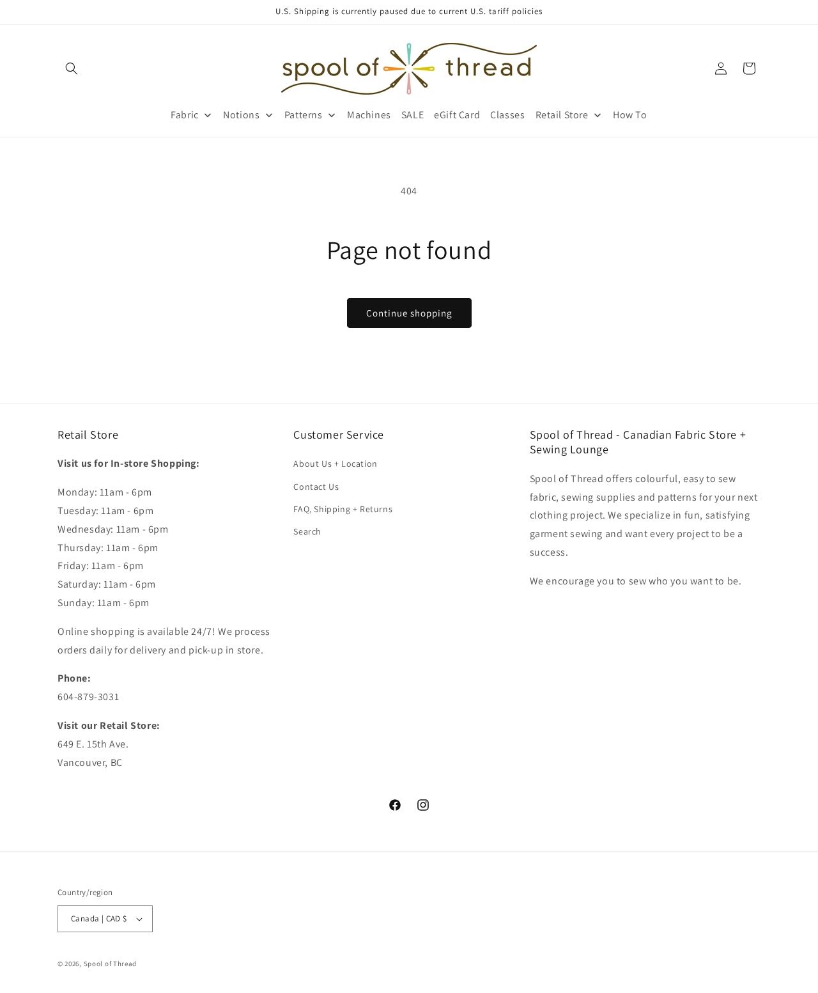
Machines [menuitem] (369, 114)
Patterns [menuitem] (303, 114)
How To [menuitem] (630, 114)
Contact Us (316, 486)
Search (307, 531)
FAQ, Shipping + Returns (342, 509)
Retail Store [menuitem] (562, 114)
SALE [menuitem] (412, 114)
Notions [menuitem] (241, 114)
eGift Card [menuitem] (457, 114)
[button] (72, 68)
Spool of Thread (110, 963)
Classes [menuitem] (507, 114)
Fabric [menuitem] (185, 114)
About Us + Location (335, 463)
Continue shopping (409, 313)
